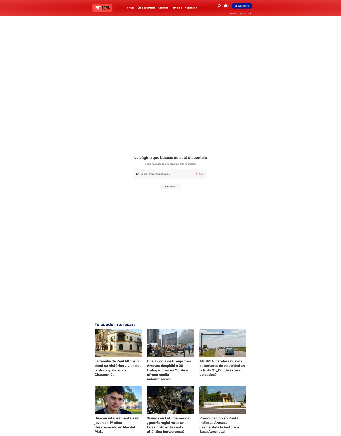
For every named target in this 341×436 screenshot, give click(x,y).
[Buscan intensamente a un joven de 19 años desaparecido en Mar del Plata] (118, 400)
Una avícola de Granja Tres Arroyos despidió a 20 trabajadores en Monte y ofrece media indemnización (169, 370)
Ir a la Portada (170, 187)
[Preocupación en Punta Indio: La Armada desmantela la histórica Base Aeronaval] (222, 400)
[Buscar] (167, 174)
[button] (219, 6)
